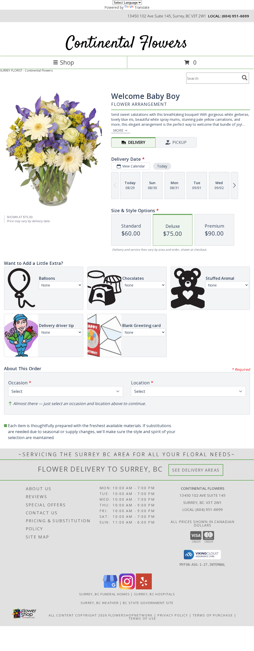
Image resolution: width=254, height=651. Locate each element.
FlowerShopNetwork (130, 615)
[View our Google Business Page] (110, 588)
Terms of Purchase (213, 615)
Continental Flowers (127, 43)
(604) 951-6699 (235, 15)
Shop (67, 62)
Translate (142, 7)
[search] (244, 78)
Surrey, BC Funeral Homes (104, 594)
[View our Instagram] (127, 588)
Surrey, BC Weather (100, 603)
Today (162, 166)
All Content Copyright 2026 (78, 615)
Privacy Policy (173, 615)
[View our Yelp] (144, 588)
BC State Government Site (148, 603)
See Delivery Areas (196, 470)
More (118, 130)
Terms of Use (142, 618)
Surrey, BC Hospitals (154, 594)
